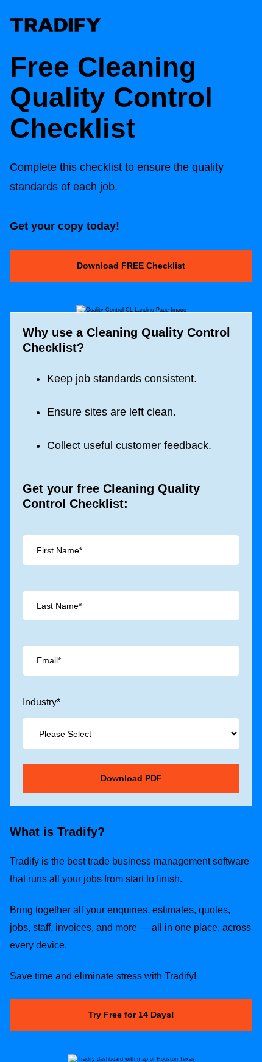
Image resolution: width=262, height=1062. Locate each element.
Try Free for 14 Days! (131, 1014)
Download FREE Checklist (131, 265)
